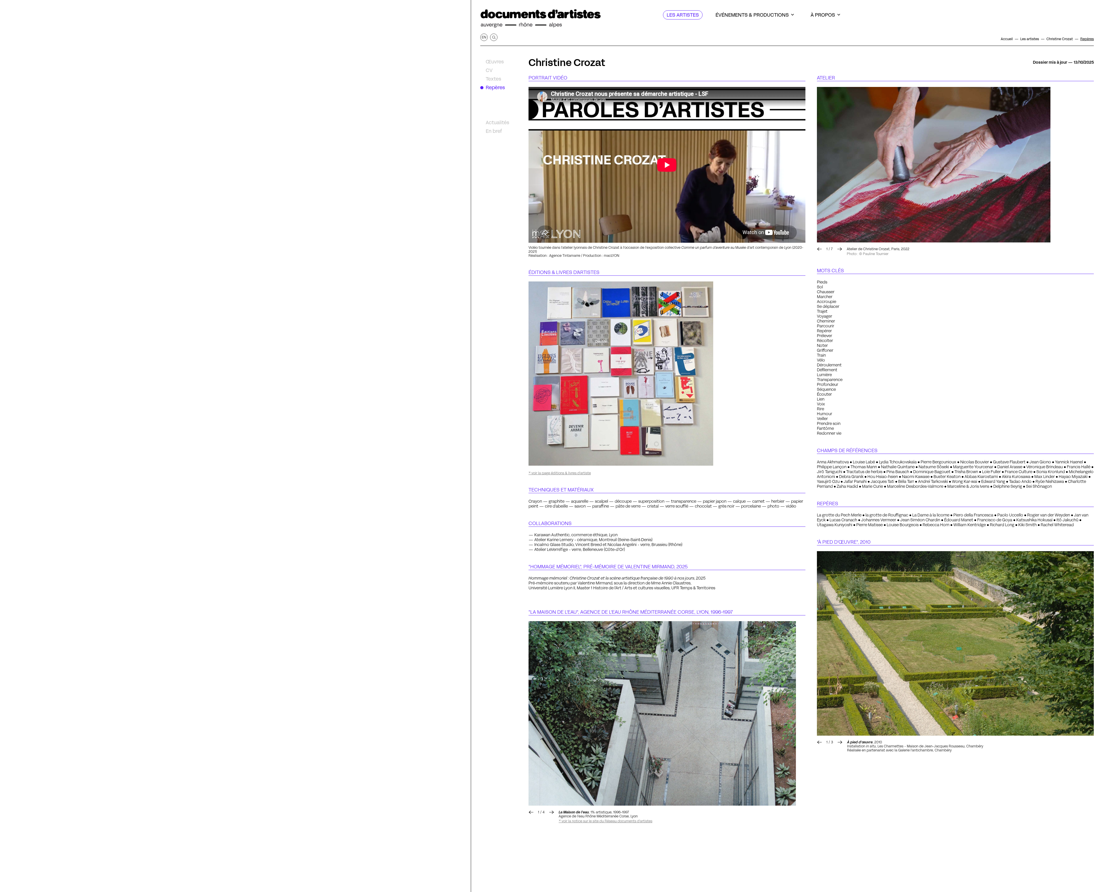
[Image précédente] (819, 249)
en (484, 37)
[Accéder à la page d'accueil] (540, 18)
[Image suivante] (955, 164)
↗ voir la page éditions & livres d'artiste (560, 473)
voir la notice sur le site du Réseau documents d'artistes (605, 821)
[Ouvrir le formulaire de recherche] (493, 37)
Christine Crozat (567, 62)
